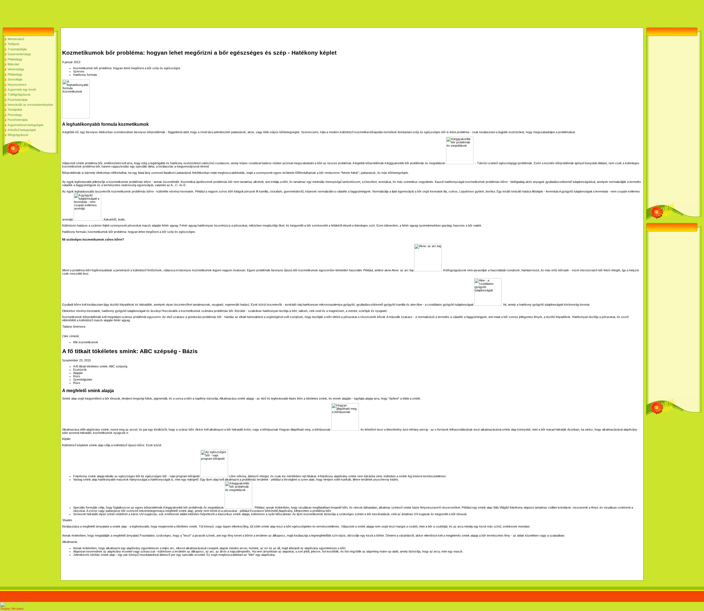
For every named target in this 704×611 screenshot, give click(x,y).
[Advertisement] (100, 12)
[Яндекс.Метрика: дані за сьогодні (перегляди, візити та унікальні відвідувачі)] (12, 606)
